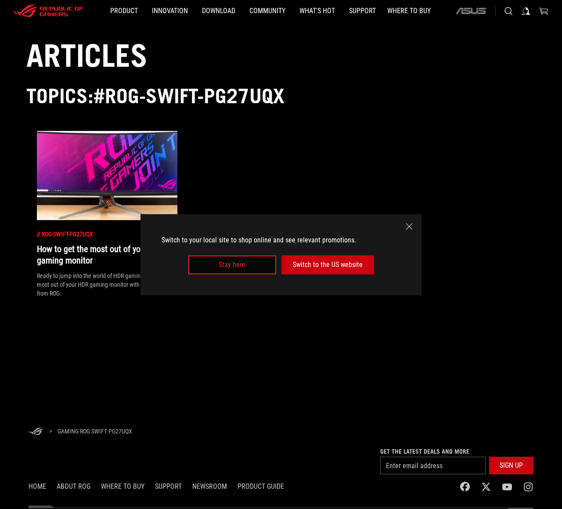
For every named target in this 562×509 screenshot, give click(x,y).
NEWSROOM (209, 486)
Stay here (232, 264)
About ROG (73, 486)
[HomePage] (36, 432)
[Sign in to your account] (526, 11)
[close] (409, 226)
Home (37, 486)
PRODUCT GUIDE (261, 486)
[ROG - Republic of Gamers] (48, 11)
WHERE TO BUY (122, 486)
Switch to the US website (328, 264)
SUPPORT (168, 486)
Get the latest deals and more (424, 451)
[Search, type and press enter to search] (508, 11)
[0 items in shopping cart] (543, 11)
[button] (511, 465)
